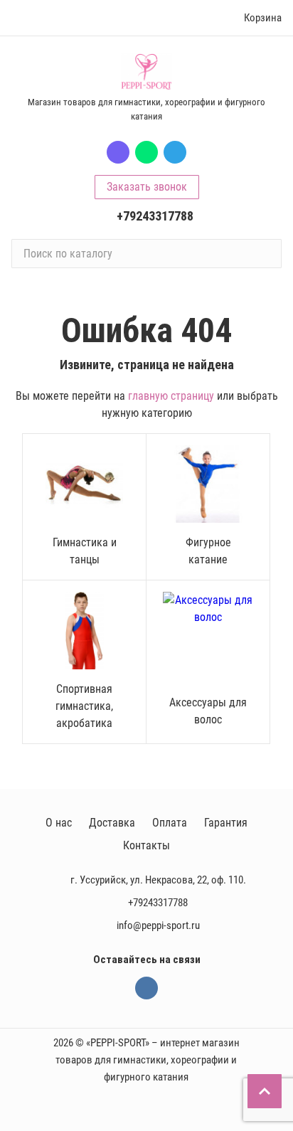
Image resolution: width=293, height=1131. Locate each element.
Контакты (146, 845)
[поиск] (264, 253)
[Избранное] (202, 17)
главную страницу (171, 396)
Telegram (175, 152)
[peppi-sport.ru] (146, 71)
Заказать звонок (147, 186)
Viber (118, 152)
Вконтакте (146, 988)
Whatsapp (146, 152)
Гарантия (225, 822)
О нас (59, 822)
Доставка (112, 822)
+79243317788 (155, 215)
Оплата (169, 822)
